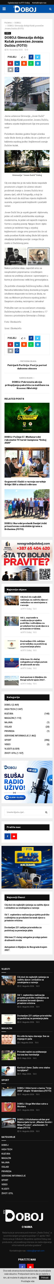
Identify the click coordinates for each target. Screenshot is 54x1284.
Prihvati (44, 1277)
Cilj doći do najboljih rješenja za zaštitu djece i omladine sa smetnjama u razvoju (34, 601)
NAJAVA (8, 722)
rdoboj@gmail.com (35, 1251)
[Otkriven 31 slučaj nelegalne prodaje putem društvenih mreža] (11, 662)
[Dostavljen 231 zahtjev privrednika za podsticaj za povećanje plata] (11, 644)
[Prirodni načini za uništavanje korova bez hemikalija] (9, 1055)
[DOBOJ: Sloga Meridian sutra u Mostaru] (9, 1107)
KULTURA (8, 713)
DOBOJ (7, 33)
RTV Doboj (27, 609)
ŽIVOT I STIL (10, 753)
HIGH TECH (9, 709)
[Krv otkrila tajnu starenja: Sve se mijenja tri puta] (9, 1039)
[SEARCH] (46, 812)
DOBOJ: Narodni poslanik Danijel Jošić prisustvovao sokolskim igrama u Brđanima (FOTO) (25, 526)
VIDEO (7, 744)
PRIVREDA (9, 731)
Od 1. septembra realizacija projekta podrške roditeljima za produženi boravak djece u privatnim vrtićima (34, 623)
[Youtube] (30, 1267)
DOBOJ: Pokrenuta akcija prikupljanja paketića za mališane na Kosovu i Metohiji (27, 385)
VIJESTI (8, 749)
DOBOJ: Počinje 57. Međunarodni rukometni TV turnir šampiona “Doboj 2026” (25, 440)
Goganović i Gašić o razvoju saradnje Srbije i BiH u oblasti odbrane (25, 483)
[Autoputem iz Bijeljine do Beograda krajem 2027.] (11, 680)
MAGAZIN (9, 718)
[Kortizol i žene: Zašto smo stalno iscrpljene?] (9, 1071)
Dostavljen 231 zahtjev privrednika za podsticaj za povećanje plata (33, 644)
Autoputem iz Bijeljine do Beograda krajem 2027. (33, 678)
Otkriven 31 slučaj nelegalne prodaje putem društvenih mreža (33, 662)
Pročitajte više (27, 1281)
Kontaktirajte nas (39, 3)
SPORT (7, 740)
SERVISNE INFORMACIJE (16, 735)
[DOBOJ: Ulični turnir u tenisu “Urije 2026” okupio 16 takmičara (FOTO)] (9, 1091)
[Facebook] (22, 1267)
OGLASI (8, 727)
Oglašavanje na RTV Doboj (19, 3)
